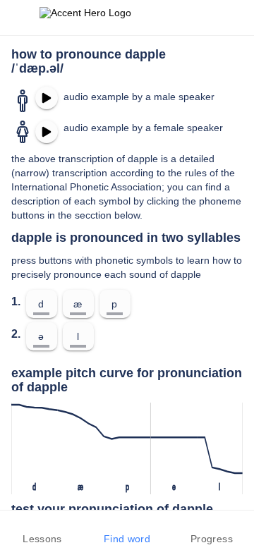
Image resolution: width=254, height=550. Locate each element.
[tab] (42, 530)
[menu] (20, 18)
